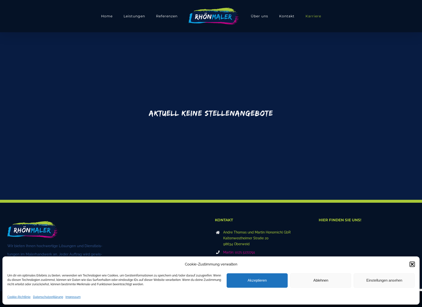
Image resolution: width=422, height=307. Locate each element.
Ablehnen (320, 280)
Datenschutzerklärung (48, 297)
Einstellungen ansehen (384, 280)
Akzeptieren (257, 280)
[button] (412, 264)
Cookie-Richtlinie (19, 297)
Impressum (73, 297)
